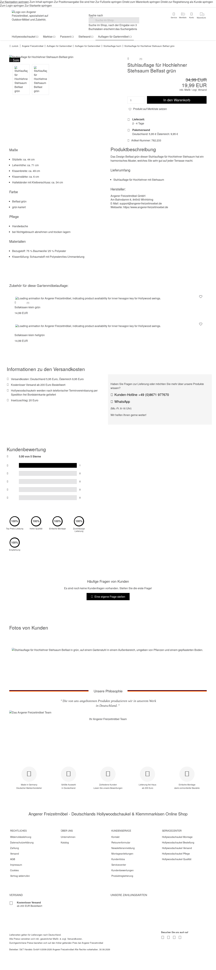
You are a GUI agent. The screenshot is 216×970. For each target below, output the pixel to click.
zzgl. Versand (199, 89)
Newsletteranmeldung (123, 848)
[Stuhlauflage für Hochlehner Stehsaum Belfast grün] (57, 57)
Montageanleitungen (122, 853)
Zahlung (14, 848)
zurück (15, 46)
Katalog (65, 842)
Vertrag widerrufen (20, 875)
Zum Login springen (12, 5)
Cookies (14, 870)
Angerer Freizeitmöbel (32, 46)
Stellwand (84, 36)
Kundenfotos (118, 859)
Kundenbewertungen (122, 870)
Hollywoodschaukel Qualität (176, 859)
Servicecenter (118, 864)
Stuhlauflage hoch (112, 46)
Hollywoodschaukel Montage (177, 837)
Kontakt (115, 837)
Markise (47, 36)
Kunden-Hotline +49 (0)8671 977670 (141, 394)
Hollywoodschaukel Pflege (176, 853)
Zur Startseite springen (38, 5)
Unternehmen (68, 837)
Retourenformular (120, 842)
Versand (14, 853)
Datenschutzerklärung (22, 842)
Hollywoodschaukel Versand (177, 848)
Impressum (16, 864)
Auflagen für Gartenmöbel (113, 36)
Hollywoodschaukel (23, 36)
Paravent (65, 36)
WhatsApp (122, 401)
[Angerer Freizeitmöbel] (32, 16)
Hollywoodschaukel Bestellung (178, 842)
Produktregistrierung (122, 875)
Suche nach (96, 15)
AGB (12, 859)
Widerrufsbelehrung (20, 837)
